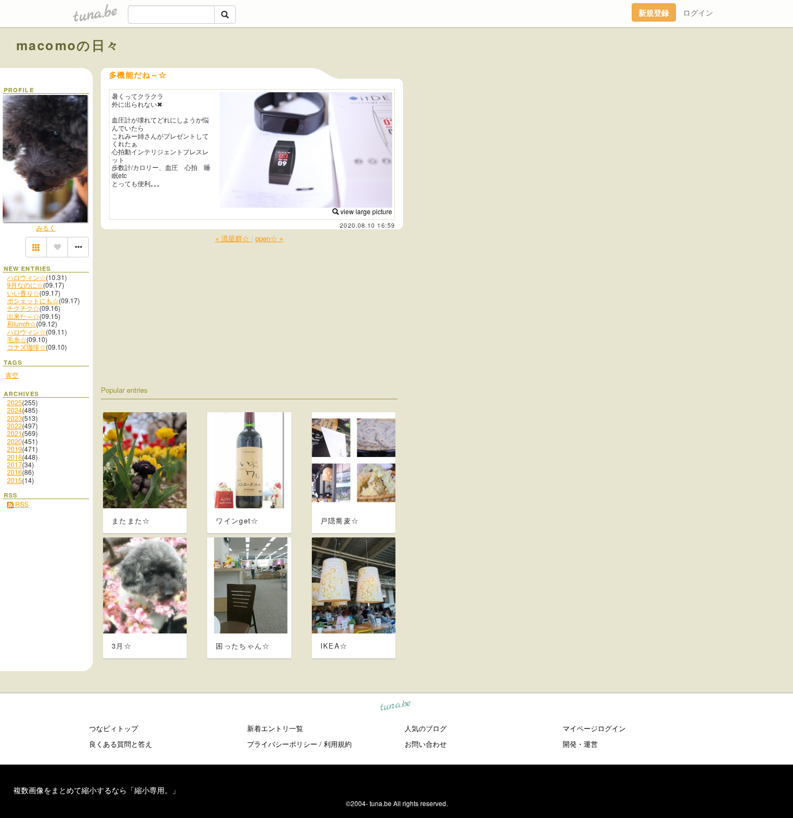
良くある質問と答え (120, 744)
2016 (14, 471)
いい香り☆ (23, 292)
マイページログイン (594, 728)
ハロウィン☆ (26, 277)
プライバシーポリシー (282, 744)
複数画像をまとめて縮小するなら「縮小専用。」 (96, 790)
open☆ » (269, 238)
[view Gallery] (36, 247)
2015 (14, 480)
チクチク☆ (23, 307)
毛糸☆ (16, 339)
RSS (21, 503)
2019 (14, 448)
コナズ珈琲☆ (26, 346)
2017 (14, 464)
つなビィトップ (113, 728)
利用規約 (338, 744)
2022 (14, 425)
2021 (14, 433)
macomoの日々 (68, 45)
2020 (14, 441)
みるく (46, 227)
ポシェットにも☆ (33, 300)
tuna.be (395, 707)
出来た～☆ (23, 316)
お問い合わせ (426, 744)
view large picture (365, 211)
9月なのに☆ (25, 284)
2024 (14, 409)
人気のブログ (426, 728)
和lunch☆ (21, 323)
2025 (14, 402)
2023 (14, 417)
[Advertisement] (654, 69)
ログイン (698, 12)
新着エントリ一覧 (275, 728)
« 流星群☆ (233, 238)
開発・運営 (580, 744)
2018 (14, 456)
